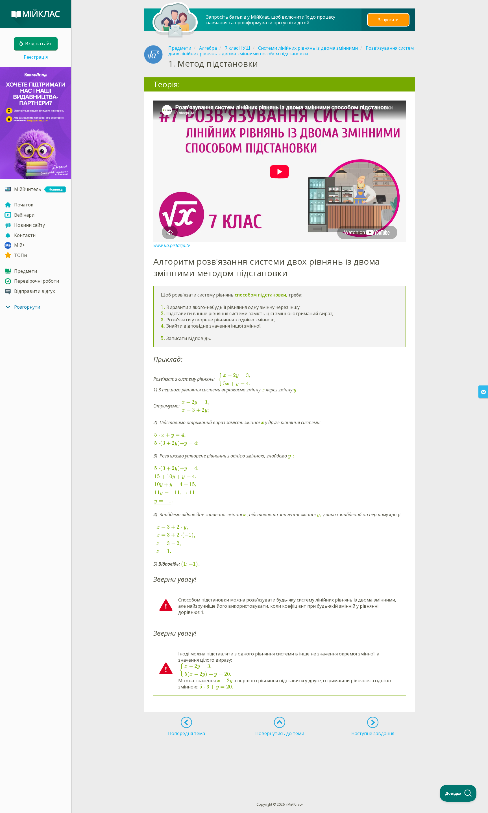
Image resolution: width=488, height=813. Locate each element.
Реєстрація (36, 57)
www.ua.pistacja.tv (171, 245)
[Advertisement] (280, 759)
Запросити (388, 19)
